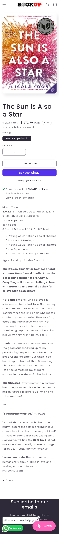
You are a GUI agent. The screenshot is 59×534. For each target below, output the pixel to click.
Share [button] (9, 480)
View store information (20, 197)
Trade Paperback (17, 138)
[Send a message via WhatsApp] (5, 528)
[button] (4, 4)
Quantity (7, 145)
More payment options (30, 180)
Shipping (6, 127)
